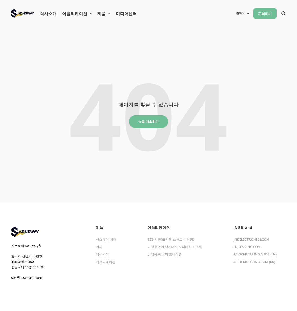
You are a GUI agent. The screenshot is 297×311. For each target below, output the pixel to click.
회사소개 (48, 13)
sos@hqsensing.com (26, 277)
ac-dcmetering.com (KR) (254, 262)
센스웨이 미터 (106, 239)
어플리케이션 (74, 13)
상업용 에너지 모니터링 (165, 254)
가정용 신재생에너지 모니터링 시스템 (175, 247)
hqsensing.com (247, 247)
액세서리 (102, 254)
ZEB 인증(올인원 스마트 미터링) (171, 239)
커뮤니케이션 (105, 262)
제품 (101, 13)
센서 (99, 247)
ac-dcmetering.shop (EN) (255, 254)
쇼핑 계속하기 (148, 121)
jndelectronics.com (251, 239)
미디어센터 (126, 13)
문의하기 (265, 13)
